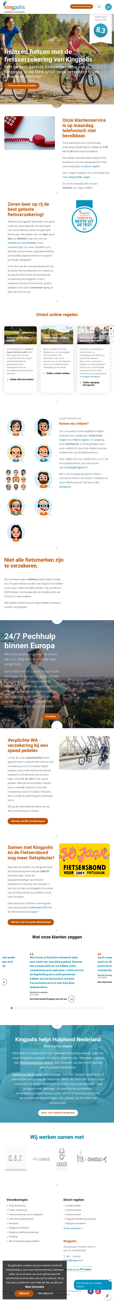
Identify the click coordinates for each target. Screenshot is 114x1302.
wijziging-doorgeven (91, 376)
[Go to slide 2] (15, 1008)
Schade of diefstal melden (21, 85)
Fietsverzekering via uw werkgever (26, 1214)
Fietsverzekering (17, 1205)
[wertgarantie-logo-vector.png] (41, 1159)
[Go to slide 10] (44, 1008)
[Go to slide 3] (18, 1008)
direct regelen (81, 439)
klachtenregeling (74, 1291)
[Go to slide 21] (83, 1008)
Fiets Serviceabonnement (21, 1219)
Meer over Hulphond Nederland (58, 1112)
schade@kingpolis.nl (75, 467)
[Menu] (108, 7)
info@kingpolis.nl (74, 1260)
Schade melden (73, 1205)
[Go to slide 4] (22, 1008)
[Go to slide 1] (11, 1008)
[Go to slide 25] (98, 1008)
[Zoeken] (99, 7)
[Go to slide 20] (80, 1008)
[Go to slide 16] (65, 1008)
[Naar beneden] (57, 190)
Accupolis (13, 1223)
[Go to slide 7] (33, 1008)
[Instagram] (98, 1291)
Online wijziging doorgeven (91, 383)
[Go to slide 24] (94, 1008)
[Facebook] (91, 1291)
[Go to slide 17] (69, 1008)
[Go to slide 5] (26, 1008)
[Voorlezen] (111, 328)
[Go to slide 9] (40, 1008)
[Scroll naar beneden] (57, 104)
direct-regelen (92, 166)
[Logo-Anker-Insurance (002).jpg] (61, 1159)
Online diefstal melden (22, 379)
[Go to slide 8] (36, 1008)
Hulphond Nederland (27, 1074)
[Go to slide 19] (76, 1008)
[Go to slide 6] (29, 1008)
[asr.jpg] (15, 1159)
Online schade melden (58, 373)
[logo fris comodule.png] (91, 1159)
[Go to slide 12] (51, 1008)
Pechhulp (13, 1236)
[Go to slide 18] (73, 1008)
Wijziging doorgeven (76, 1223)
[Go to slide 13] (55, 1008)
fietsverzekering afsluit (36, 1063)
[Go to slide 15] (62, 1008)
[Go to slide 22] (87, 1008)
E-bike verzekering (18, 1210)
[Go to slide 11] (47, 1008)
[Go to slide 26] (102, 1008)
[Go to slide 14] (58, 1008)
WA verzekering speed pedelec (24, 1241)
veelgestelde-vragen (79, 177)
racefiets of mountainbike (22, 242)
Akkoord (24, 1293)
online (45, 602)
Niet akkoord (45, 1293)
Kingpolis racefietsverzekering (24, 1232)
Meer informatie (34, 1286)
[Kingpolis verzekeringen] (15, 6)
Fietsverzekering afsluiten (81, 6)
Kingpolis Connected (19, 1227)
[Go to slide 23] (91, 1008)
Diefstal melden (73, 1210)
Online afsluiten (73, 1214)
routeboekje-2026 (38, 907)
